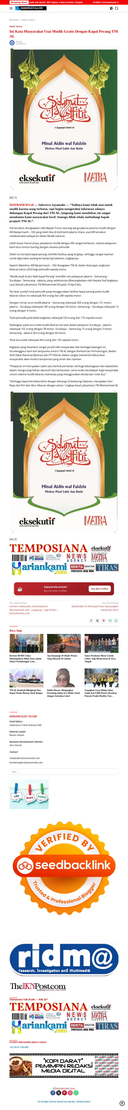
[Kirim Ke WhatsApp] (116, 620)
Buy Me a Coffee (99, 588)
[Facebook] (52, 1093)
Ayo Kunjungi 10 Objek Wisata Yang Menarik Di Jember (62, 657)
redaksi (19, 41)
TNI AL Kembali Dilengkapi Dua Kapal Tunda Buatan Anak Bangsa (26, 691)
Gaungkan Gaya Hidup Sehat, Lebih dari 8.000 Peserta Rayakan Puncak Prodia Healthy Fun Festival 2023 (101, 693)
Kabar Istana (16, 26)
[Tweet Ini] (97, 620)
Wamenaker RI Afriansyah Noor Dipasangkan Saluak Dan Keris (94, 606)
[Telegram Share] (110, 620)
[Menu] (12, 8)
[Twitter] (58, 1093)
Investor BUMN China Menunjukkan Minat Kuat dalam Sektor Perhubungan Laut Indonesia (26, 659)
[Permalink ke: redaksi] (12, 42)
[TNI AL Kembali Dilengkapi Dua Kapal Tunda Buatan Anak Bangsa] (26, 677)
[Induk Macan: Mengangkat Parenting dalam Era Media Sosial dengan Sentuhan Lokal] (64, 677)
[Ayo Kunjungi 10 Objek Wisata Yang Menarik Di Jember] (64, 643)
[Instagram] (70, 1093)
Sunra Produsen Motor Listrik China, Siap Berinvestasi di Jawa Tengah (100, 659)
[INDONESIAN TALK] (31, 8)
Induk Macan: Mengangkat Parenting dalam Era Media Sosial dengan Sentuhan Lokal (63, 693)
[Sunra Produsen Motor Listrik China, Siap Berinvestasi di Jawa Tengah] (101, 643)
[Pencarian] (116, 8)
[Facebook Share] (91, 620)
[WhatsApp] (76, 1093)
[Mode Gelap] (111, 8)
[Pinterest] (64, 1093)
